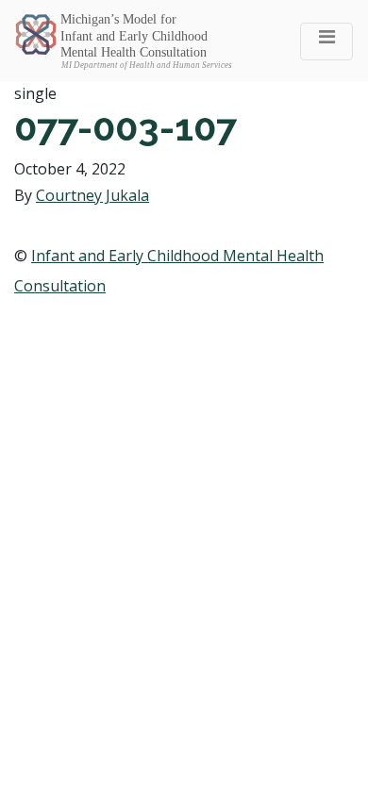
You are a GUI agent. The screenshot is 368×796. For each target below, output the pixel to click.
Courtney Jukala (92, 195)
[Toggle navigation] (326, 41)
